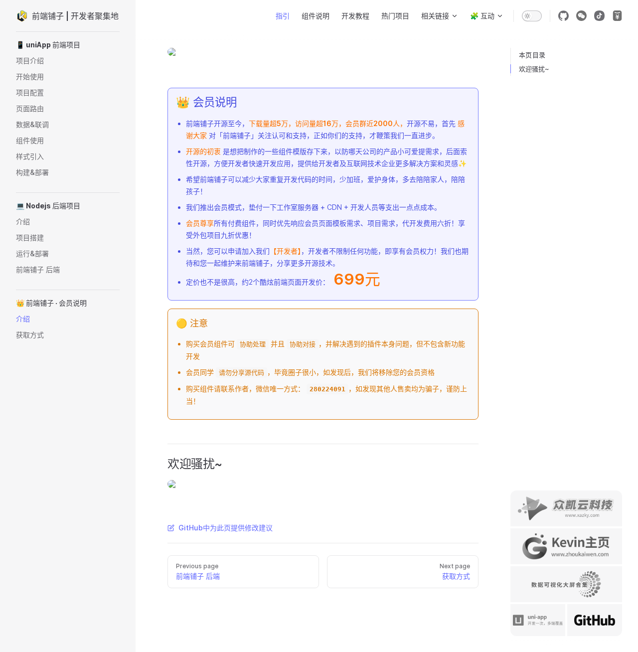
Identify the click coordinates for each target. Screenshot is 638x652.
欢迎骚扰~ (534, 69)
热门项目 (395, 15)
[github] (563, 16)
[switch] (532, 15)
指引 (283, 15)
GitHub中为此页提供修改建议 (225, 527)
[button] (68, 45)
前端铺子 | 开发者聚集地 (75, 16)
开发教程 (355, 15)
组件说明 (315, 15)
